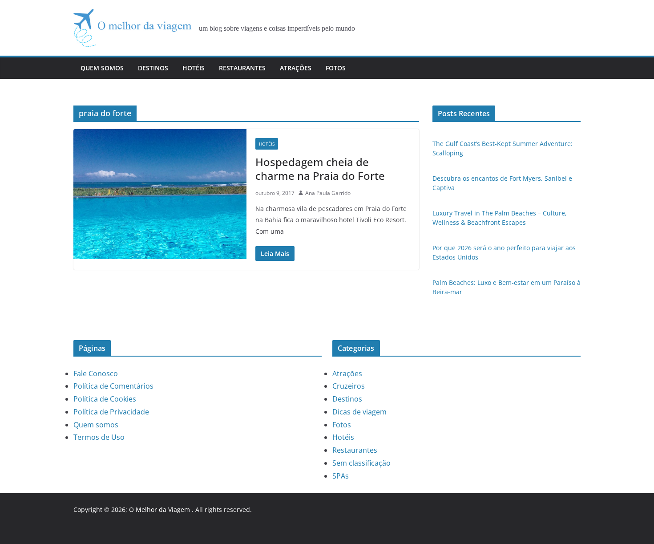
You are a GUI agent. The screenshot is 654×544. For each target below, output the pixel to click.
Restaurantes (242, 68)
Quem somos (102, 68)
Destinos (153, 68)
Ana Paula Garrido (328, 193)
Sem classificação (361, 463)
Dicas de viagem (359, 412)
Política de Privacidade (111, 412)
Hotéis (193, 68)
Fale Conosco (95, 373)
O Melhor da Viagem (159, 509)
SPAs (340, 476)
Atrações (295, 68)
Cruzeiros (348, 386)
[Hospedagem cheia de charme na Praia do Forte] (159, 194)
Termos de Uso (99, 437)
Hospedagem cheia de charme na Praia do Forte (320, 168)
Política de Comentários (113, 386)
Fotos (336, 68)
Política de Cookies (104, 399)
